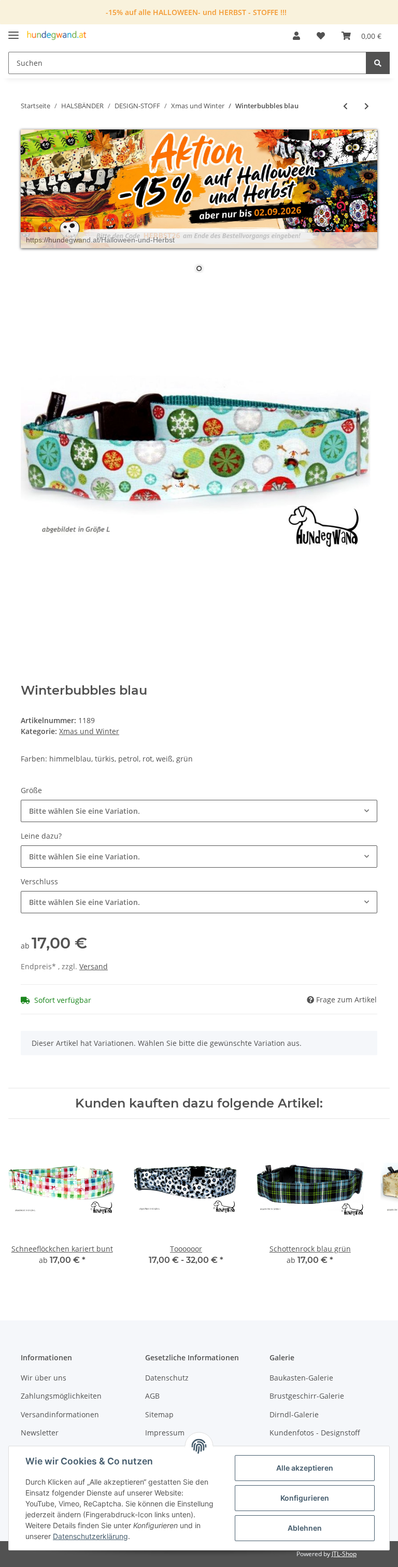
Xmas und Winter (89, 731)
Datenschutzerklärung (90, 1536)
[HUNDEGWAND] (57, 36)
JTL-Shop (344, 1553)
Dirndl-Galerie (294, 1414)
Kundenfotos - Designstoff (314, 1432)
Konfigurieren (304, 1497)
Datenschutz (167, 1378)
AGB (152, 1396)
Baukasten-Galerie (301, 1378)
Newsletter (40, 1432)
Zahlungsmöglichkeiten (61, 1396)
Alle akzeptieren (304, 1467)
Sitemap (159, 1414)
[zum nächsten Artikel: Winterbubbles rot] (366, 106)
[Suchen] (378, 63)
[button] (296, 35)
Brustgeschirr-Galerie (306, 1396)
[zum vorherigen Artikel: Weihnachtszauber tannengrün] (345, 106)
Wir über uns (43, 1378)
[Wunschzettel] (320, 35)
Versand (93, 966)
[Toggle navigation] (13, 30)
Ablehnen (305, 1527)
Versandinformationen (60, 1414)
